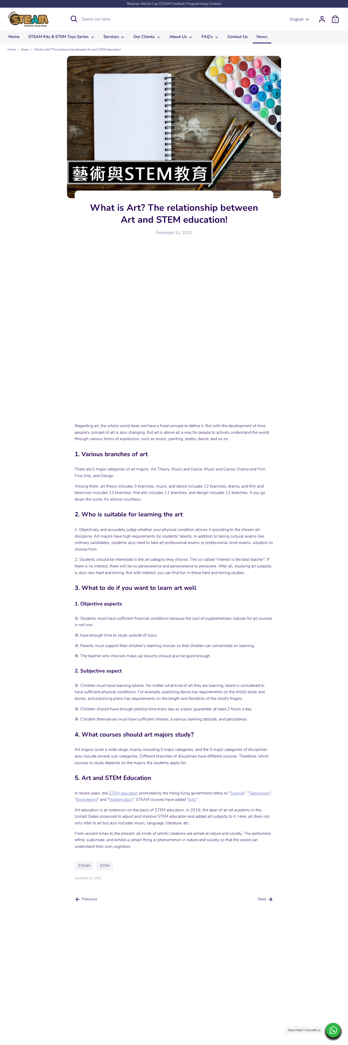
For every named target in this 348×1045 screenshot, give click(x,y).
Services (111, 37)
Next (262, 899)
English (297, 19)
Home (14, 37)
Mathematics (120, 799)
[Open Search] (74, 19)
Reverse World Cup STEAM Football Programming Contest (174, 3)
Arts (192, 799)
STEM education (123, 793)
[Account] (322, 17)
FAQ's (208, 37)
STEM (105, 865)
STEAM (84, 865)
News (262, 37)
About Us (178, 37)
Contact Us (237, 37)
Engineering (86, 799)
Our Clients (144, 37)
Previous (89, 899)
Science (237, 793)
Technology (259, 793)
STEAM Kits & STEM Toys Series (59, 37)
